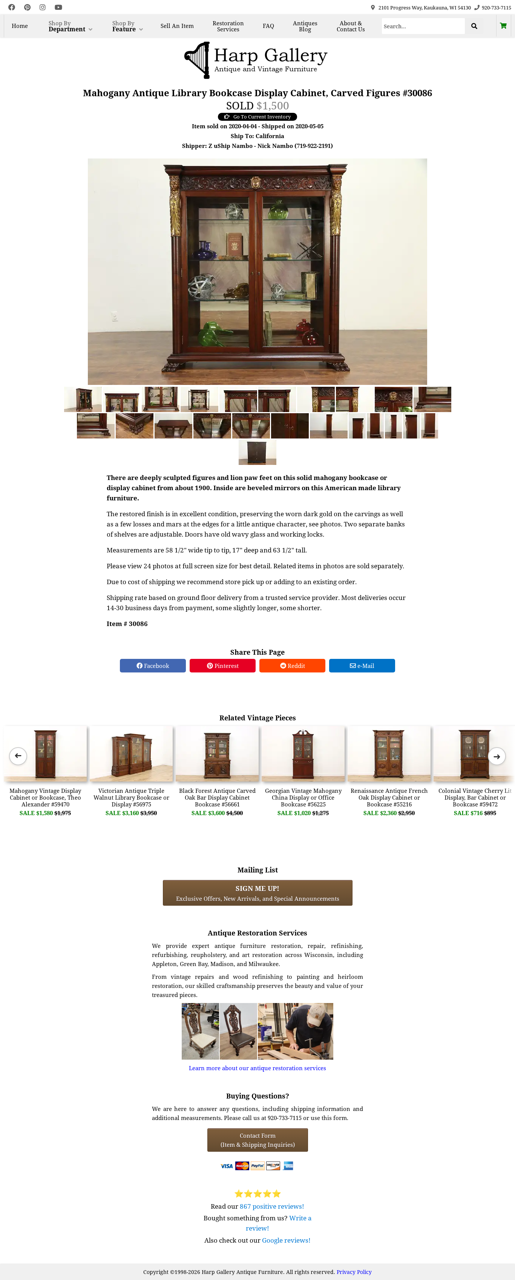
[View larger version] (257, 271)
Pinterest (226, 665)
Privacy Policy (354, 1271)
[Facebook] (12, 7)
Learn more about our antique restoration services (257, 1068)
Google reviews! (286, 1240)
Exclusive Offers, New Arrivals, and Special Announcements (257, 892)
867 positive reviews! (272, 1206)
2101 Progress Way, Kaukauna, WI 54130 (425, 7)
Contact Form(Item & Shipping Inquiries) (258, 1140)
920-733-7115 (496, 7)
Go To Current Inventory (262, 116)
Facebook (156, 665)
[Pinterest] (27, 7)
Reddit (295, 665)
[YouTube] (58, 7)
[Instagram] (42, 7)
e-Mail (365, 665)
